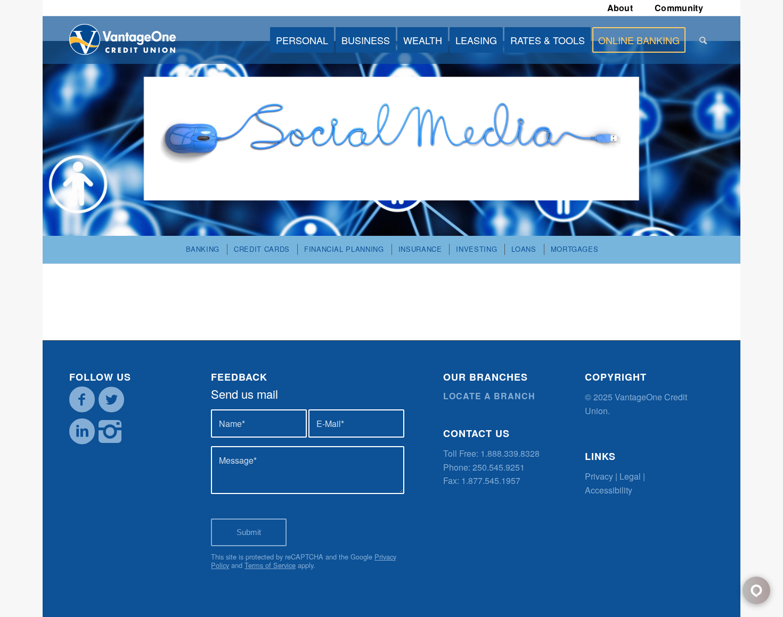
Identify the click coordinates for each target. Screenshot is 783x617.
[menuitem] (621, 8)
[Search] (703, 40)
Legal (630, 476)
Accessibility (608, 490)
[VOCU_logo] (122, 40)
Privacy (599, 476)
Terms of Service (270, 565)
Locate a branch (489, 396)
